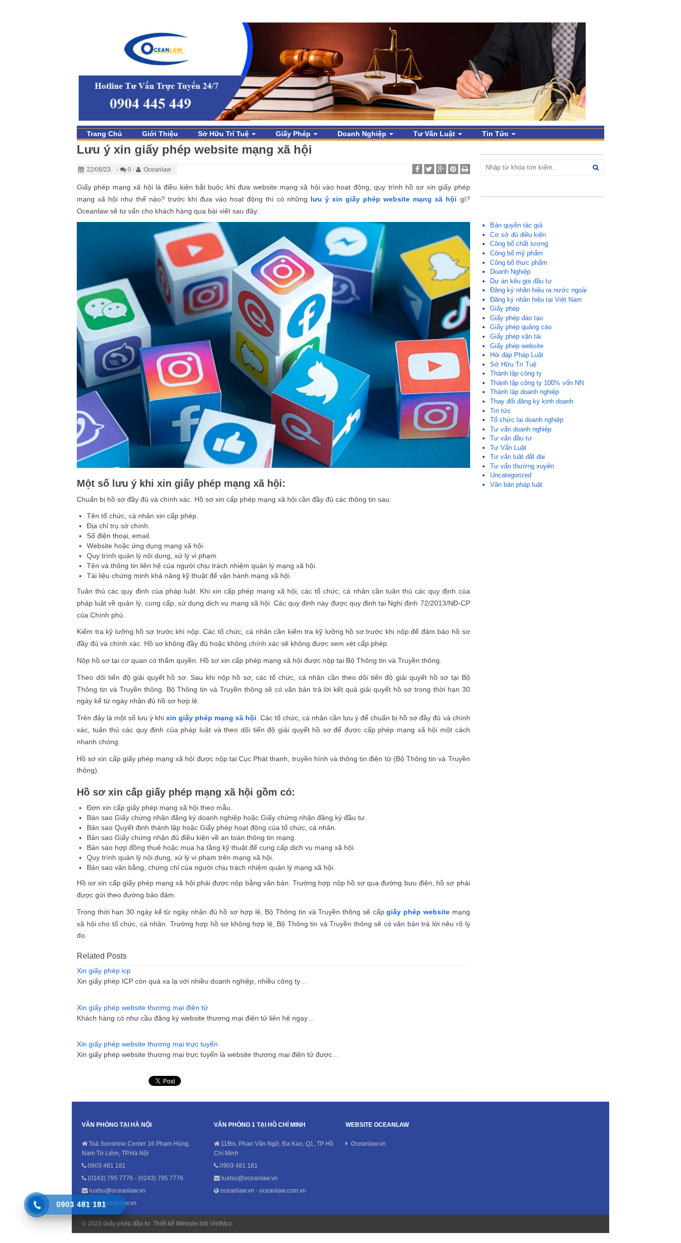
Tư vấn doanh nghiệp (520, 429)
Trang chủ (104, 134)
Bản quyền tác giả (516, 225)
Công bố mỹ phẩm (516, 253)
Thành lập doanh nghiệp (524, 392)
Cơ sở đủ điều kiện (518, 234)
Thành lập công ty (516, 373)
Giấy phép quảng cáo (520, 327)
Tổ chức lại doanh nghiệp (526, 419)
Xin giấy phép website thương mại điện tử (142, 1008)
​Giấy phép (294, 134)
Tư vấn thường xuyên (522, 466)
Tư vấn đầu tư (511, 438)
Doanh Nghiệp (363, 134)
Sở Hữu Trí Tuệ (224, 134)
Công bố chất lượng (519, 243)
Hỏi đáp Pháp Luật (516, 355)
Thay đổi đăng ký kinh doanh (531, 401)
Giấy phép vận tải (515, 336)
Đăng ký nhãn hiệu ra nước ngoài (538, 290)
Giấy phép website (516, 346)
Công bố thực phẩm (518, 262)
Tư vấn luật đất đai (517, 456)
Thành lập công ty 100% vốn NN (537, 383)
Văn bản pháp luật (516, 484)
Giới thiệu (160, 134)
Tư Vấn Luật (435, 134)
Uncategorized (510, 475)
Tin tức (496, 134)
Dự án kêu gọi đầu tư (521, 281)
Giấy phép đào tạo (516, 318)
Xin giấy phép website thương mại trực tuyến (147, 1044)
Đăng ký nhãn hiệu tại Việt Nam (536, 299)
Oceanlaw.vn (368, 1143)
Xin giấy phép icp (104, 971)
